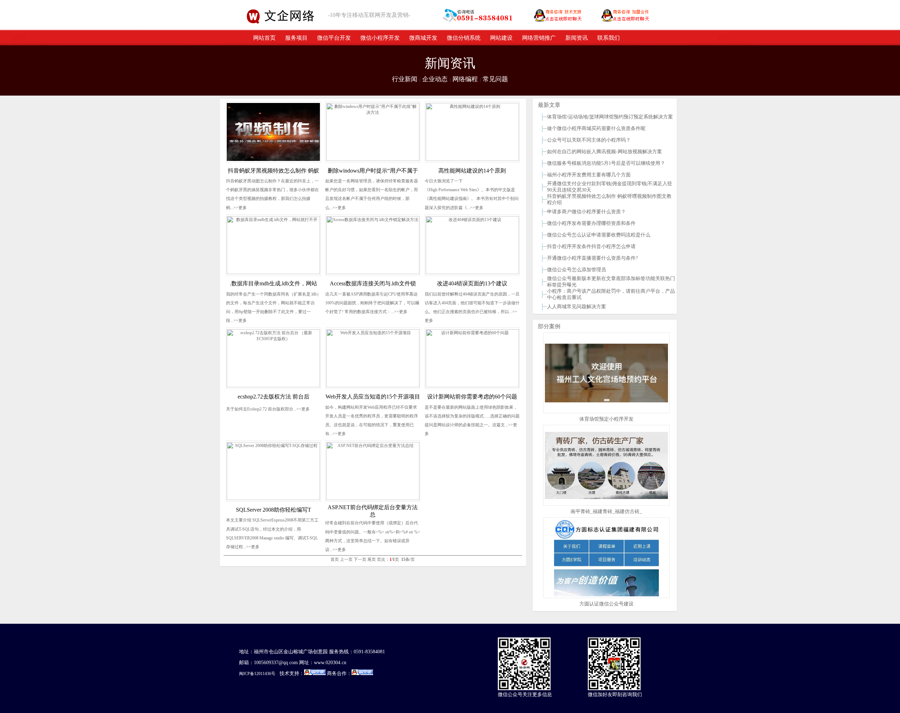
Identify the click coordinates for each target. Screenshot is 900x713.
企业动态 (435, 79)
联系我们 (608, 38)
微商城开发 (423, 38)
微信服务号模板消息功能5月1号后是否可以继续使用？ (606, 163)
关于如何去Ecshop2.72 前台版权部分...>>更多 (268, 409)
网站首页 (264, 38)
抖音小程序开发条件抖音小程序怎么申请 (591, 246)
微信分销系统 (464, 38)
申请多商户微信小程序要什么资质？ (586, 211)
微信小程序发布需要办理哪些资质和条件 (591, 223)
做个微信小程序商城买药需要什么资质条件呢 (596, 128)
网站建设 (501, 38)
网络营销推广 (539, 38)
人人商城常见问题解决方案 (576, 306)
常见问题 (495, 79)
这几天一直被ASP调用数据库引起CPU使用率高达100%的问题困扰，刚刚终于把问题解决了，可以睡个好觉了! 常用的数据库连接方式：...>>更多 (372, 303)
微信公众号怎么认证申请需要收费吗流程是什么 (598, 235)
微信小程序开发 (380, 38)
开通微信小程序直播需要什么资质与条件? (592, 258)
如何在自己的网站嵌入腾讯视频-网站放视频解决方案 (604, 151)
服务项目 (296, 38)
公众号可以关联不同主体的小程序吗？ (589, 140)
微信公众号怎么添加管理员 (576, 269)
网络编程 (465, 79)
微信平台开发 (334, 38)
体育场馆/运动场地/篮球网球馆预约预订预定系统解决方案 (610, 116)
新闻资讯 (576, 38)
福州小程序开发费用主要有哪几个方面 (589, 174)
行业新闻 (404, 79)
